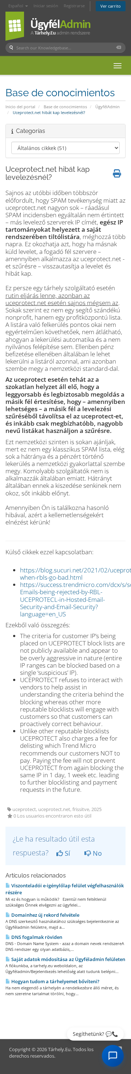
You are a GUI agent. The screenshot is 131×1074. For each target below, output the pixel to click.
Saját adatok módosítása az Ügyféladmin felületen (67, 959)
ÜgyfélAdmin (107, 106)
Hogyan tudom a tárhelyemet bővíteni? (54, 981)
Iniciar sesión (45, 5)
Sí (66, 853)
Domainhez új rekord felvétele (44, 915)
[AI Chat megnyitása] (113, 1056)
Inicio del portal (20, 106)
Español (16, 5)
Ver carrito (110, 6)
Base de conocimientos (65, 106)
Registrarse (74, 5)
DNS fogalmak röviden (36, 937)
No (96, 853)
